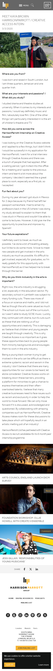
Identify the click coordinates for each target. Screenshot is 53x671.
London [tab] (19, 628)
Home (11, 598)
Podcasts (40, 598)
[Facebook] (24, 569)
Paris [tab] (35, 628)
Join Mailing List (26, 648)
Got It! (9, 664)
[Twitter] (31, 569)
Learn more (43, 665)
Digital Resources (24, 598)
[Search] (32, 5)
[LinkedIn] (37, 569)
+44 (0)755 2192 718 (27, 640)
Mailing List (26, 602)
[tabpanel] (26, 636)
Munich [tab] (27, 628)
